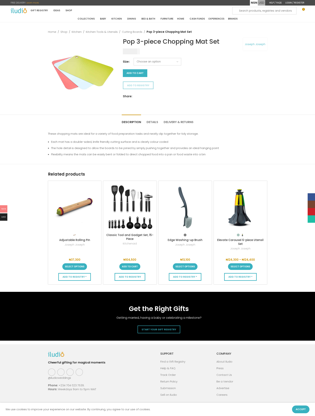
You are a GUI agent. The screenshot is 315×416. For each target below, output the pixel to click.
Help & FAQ (167, 368)
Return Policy (168, 381)
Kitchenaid (130, 243)
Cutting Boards (132, 32)
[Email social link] (143, 96)
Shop (63, 32)
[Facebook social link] (134, 96)
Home (52, 32)
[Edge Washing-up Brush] (185, 207)
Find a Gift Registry (172, 361)
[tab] (131, 120)
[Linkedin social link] (147, 96)
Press (220, 368)
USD (261, 3)
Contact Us (224, 375)
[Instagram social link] (61, 372)
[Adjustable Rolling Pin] (75, 207)
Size (126, 62)
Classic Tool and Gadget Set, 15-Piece (129, 237)
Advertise (222, 388)
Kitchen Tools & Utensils (102, 32)
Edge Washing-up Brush (185, 240)
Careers (221, 395)
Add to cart (135, 73)
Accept (301, 409)
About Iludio (224, 361)
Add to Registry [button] (138, 85)
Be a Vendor (224, 381)
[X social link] (139, 96)
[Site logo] (19, 10)
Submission (168, 388)
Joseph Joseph (255, 44)
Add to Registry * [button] (75, 277)
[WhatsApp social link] (152, 96)
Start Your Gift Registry (159, 329)
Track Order (168, 375)
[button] (129, 266)
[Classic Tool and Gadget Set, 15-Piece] (130, 207)
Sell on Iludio (168, 395)
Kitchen (77, 32)
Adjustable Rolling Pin (74, 240)
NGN (254, 3)
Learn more (32, 2)
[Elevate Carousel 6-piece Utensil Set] (240, 207)
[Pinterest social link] (70, 372)
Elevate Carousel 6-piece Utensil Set (240, 242)
